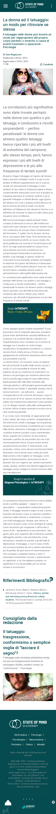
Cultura (29, 744)
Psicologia (36, 735)
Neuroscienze (36, 739)
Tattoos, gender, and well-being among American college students (27, 596)
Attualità (41, 744)
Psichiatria (16, 744)
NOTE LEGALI (13, 784)
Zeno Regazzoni (13, 54)
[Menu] (5, 6)
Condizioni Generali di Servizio (34, 784)
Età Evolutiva (20, 735)
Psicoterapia (19, 739)
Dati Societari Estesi (25, 787)
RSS (37, 787)
